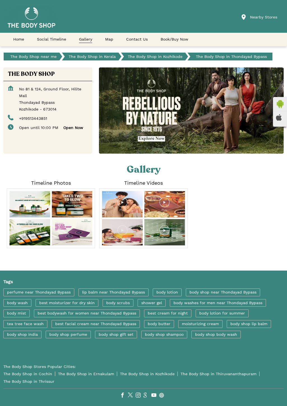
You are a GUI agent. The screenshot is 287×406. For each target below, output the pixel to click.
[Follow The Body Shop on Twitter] (132, 396)
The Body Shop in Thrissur (28, 381)
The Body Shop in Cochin (27, 374)
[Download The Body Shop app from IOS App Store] (280, 117)
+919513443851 (33, 118)
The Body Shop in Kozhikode (147, 374)
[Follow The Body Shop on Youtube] (155, 396)
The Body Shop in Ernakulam (86, 374)
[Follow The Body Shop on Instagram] (140, 396)
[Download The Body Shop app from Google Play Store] (280, 104)
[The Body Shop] (31, 17)
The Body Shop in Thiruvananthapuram (218, 374)
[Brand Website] (163, 396)
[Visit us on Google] (147, 396)
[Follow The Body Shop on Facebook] (124, 396)
